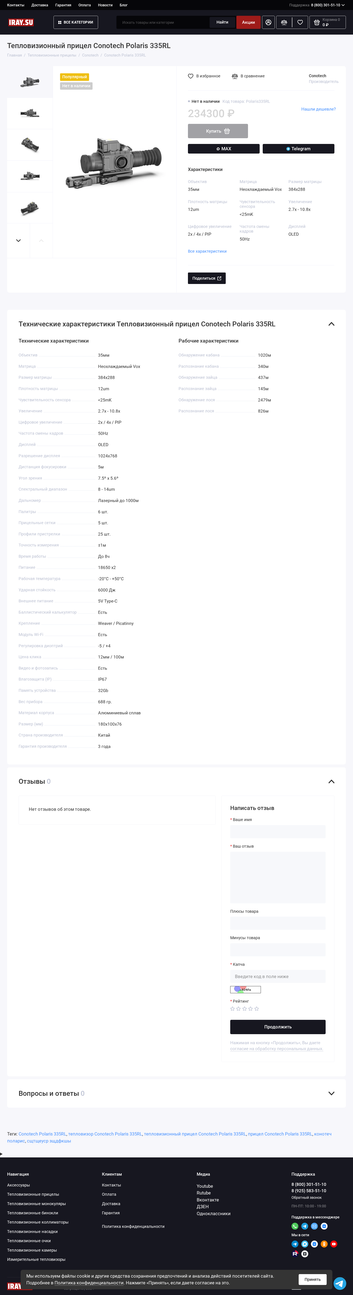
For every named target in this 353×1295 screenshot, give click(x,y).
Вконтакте (208, 1199)
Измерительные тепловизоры (36, 1259)
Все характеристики (207, 251)
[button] (18, 240)
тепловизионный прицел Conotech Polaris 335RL (195, 1134)
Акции (248, 22)
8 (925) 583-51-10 (309, 1190)
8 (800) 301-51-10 (314, 5)
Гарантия (63, 5)
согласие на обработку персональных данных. (276, 1048)
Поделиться (203, 278)
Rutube (204, 1192)
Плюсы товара (244, 911)
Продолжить (278, 1026)
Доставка (39, 5)
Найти (222, 22)
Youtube (205, 1186)
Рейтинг (241, 1001)
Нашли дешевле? (318, 109)
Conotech (317, 76)
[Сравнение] (284, 22)
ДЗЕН (203, 1206)
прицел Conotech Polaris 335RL (280, 1134)
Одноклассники (214, 1213)
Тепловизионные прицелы (33, 1194)
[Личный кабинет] (268, 22)
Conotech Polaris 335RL (42, 1134)
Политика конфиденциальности (89, 1282)
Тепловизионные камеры (32, 1250)
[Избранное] (300, 22)
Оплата (84, 5)
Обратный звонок (307, 1197)
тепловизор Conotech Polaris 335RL (105, 1134)
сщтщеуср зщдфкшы (49, 1140)
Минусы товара (245, 937)
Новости (105, 5)
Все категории (78, 22)
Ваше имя (242, 819)
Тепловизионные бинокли (32, 1213)
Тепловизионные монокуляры (36, 1203)
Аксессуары (18, 1185)
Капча (239, 964)
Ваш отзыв (243, 846)
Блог (124, 5)
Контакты (15, 5)
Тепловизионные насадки (32, 1231)
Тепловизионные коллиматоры (38, 1222)
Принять (313, 1279)
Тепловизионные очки (29, 1240)
